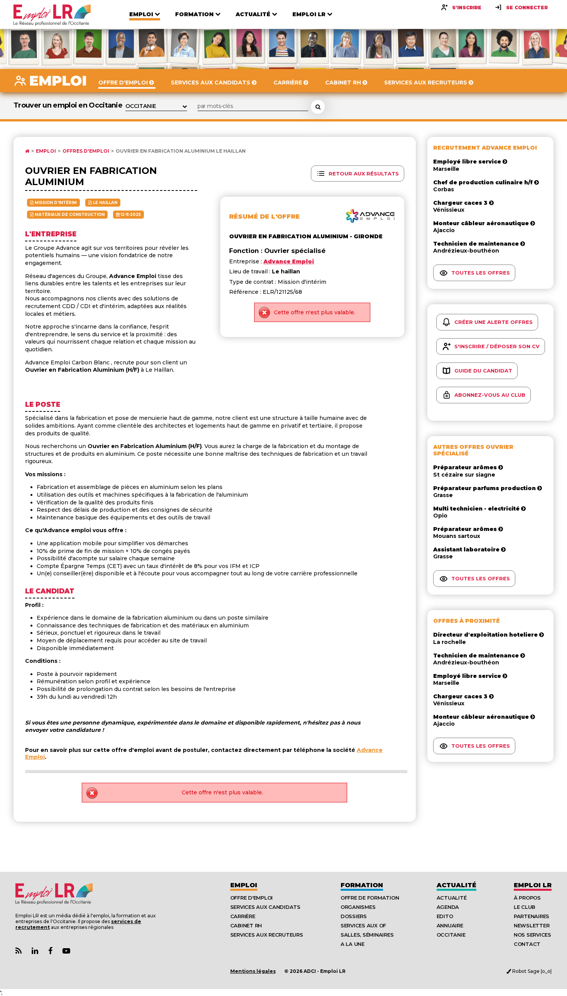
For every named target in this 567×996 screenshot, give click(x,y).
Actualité (456, 885)
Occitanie (451, 935)
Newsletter (531, 925)
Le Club (524, 907)
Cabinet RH (246, 925)
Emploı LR (533, 885)
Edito (445, 916)
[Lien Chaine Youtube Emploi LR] (66, 951)
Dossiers (354, 916)
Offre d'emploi (251, 898)
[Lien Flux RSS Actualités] (18, 951)
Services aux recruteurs (266, 935)
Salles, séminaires (367, 935)
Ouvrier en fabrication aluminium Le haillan (181, 151)
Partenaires (531, 916)
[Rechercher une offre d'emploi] (318, 107)
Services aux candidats (265, 907)
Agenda (448, 907)
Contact (527, 944)
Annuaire (450, 925)
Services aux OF (363, 925)
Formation (362, 885)
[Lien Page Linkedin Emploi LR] (35, 951)
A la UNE (352, 944)
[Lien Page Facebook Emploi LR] (50, 951)
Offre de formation (370, 898)
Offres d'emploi (85, 151)
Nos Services (532, 935)
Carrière (242, 916)
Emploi (46, 151)
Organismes (358, 907)
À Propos (527, 898)
